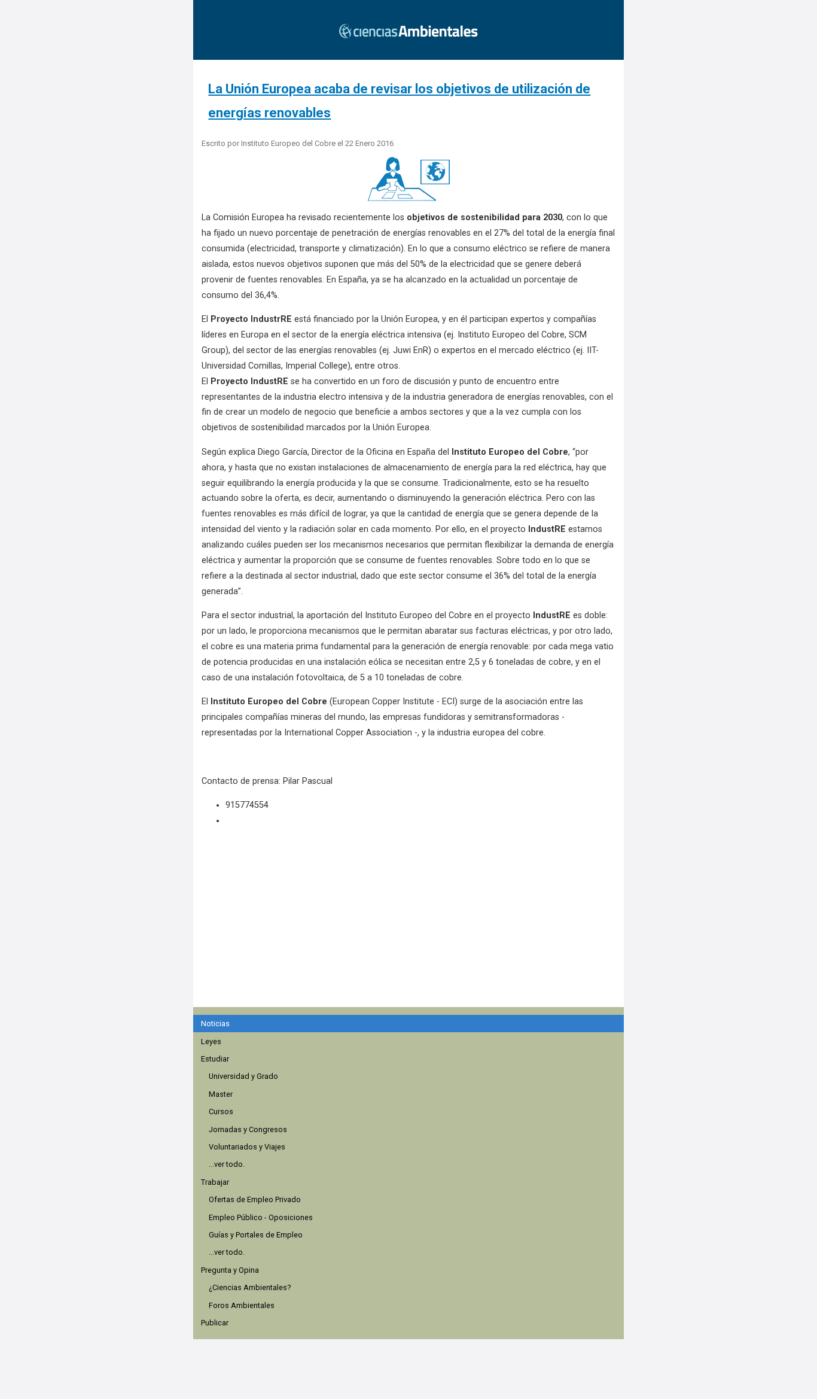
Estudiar (215, 1058)
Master (221, 1094)
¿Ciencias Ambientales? (250, 1287)
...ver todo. (227, 1164)
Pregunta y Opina (230, 1270)
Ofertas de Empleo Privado (255, 1199)
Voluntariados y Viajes (247, 1146)
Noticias (215, 1023)
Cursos (221, 1111)
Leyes (211, 1041)
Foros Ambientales (242, 1305)
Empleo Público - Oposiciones (261, 1217)
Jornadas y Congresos (248, 1129)
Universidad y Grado (243, 1076)
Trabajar (215, 1182)
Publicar (214, 1322)
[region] (412, 935)
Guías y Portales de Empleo (256, 1234)
